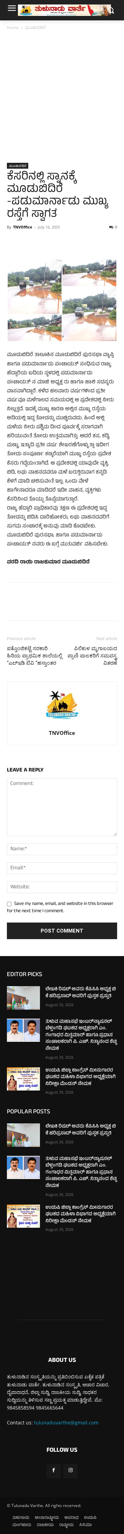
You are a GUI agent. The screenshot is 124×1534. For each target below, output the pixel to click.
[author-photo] (62, 723)
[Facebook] (14, 243)
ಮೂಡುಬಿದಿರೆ (35, 27)
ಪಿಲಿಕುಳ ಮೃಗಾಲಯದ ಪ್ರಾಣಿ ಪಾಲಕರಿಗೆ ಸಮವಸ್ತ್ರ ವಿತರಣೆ (92, 655)
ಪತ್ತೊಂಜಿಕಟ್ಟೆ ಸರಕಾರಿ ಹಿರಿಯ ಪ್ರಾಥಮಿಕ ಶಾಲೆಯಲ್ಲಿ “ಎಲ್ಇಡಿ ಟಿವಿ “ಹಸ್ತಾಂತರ (34, 655)
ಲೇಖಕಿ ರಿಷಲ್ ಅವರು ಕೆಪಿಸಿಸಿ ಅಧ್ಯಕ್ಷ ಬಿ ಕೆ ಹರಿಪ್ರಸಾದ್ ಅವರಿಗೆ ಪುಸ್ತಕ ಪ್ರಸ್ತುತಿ (80, 992)
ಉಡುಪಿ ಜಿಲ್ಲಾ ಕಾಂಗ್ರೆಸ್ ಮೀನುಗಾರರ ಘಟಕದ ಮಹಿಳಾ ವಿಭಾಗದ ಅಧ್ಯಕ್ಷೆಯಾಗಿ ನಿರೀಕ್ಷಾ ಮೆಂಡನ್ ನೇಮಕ (80, 1077)
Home (13, 27)
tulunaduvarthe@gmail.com (66, 1422)
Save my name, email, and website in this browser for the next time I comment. (60, 908)
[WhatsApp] (61, 243)
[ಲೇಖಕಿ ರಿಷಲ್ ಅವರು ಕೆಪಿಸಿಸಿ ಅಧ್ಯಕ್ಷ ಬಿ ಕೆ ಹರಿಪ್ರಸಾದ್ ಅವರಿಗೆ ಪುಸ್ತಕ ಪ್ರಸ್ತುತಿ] (23, 997)
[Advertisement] (62, 97)
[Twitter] (30, 243)
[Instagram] (70, 1471)
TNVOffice (22, 227)
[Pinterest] (45, 243)
